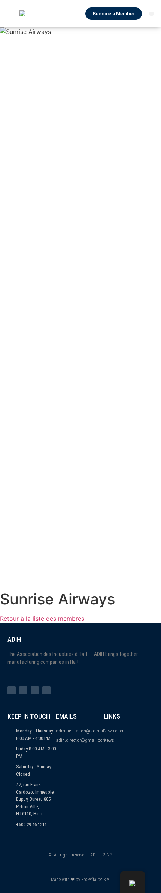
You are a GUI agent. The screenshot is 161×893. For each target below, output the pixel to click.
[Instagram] (35, 690)
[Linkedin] (46, 690)
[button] (151, 14)
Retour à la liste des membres (42, 618)
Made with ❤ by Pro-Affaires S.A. (80, 879)
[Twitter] (23, 690)
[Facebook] (11, 690)
